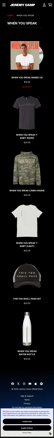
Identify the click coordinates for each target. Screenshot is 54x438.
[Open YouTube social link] (30, 384)
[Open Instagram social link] (24, 384)
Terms (27, 400)
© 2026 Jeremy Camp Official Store (27, 389)
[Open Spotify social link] (41, 384)
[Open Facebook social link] (12, 384)
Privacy (27, 403)
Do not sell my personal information (27, 407)
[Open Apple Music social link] (36, 384)
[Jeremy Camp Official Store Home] (22, 5)
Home (10, 15)
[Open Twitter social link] (18, 384)
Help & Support (27, 396)
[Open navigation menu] (4, 5)
